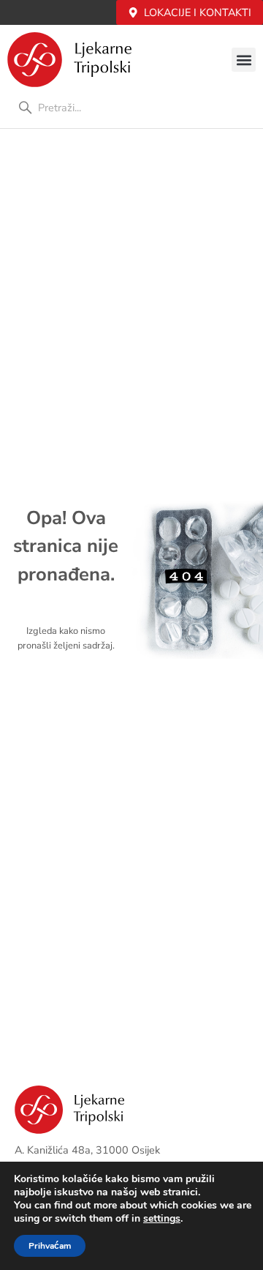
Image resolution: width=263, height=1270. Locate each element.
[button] (244, 60)
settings (161, 1218)
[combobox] (131, 107)
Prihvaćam (49, 1246)
